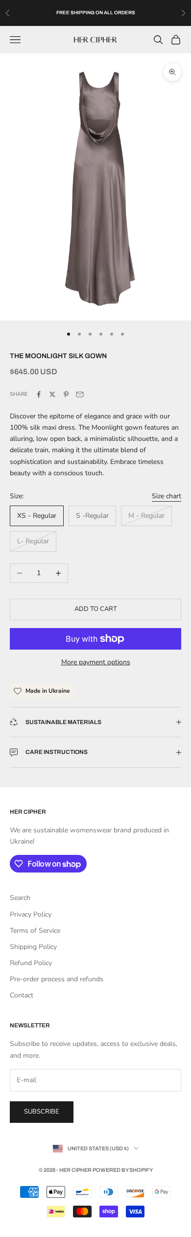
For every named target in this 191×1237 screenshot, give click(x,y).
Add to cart (95, 609)
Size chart (166, 496)
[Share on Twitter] (52, 394)
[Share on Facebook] (39, 394)
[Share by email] (80, 394)
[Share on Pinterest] (66, 394)
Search (20, 897)
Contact (21, 995)
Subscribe (41, 1111)
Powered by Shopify (123, 1170)
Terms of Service (35, 930)
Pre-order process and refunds (56, 979)
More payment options (95, 662)
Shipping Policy (33, 946)
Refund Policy (31, 963)
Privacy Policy (30, 914)
